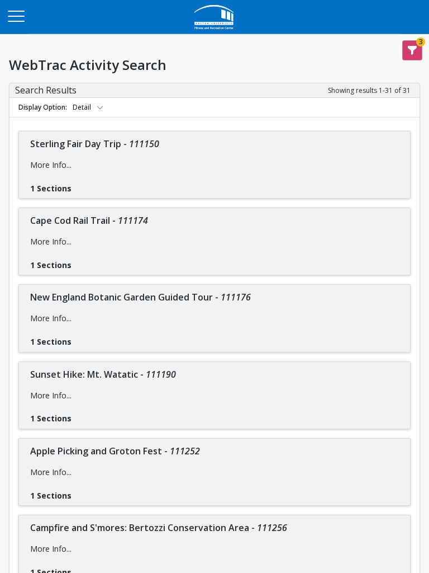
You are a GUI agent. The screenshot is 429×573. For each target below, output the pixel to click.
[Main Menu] (16, 16)
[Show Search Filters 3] (412, 50)
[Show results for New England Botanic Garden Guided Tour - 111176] (80, 338)
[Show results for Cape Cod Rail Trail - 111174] (80, 261)
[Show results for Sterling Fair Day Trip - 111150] (80, 184)
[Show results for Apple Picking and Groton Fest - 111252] (80, 492)
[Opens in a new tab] (214, 30)
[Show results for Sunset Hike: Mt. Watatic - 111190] (80, 414)
